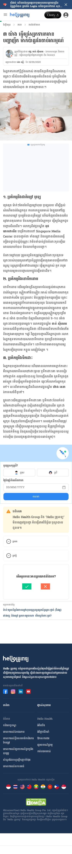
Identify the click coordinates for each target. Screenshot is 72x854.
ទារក (19, 24)
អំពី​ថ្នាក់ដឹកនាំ (43, 731)
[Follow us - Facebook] (5, 691)
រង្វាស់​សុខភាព (44, 705)
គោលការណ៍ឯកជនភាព (14, 731)
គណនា (36, 496)
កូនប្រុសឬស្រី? (10, 465)
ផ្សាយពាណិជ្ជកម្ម (45, 744)
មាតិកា (6, 705)
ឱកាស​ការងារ (43, 738)
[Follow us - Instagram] (13, 691)
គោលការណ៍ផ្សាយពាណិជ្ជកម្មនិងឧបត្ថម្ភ (18, 751)
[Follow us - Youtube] (28, 691)
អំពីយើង (41, 725)
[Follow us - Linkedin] (20, 691)
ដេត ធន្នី (20, 62)
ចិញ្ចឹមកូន (7, 24)
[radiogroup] (36, 472)
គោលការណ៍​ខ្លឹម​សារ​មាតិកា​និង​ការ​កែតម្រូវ (18, 740)
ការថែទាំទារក (34, 24)
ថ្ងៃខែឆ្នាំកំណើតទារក (13, 480)
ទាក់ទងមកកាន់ (44, 751)
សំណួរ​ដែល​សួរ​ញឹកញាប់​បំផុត (17, 759)
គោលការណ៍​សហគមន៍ (13, 766)
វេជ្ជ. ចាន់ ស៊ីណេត (35, 51)
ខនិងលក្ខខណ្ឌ (9, 725)
